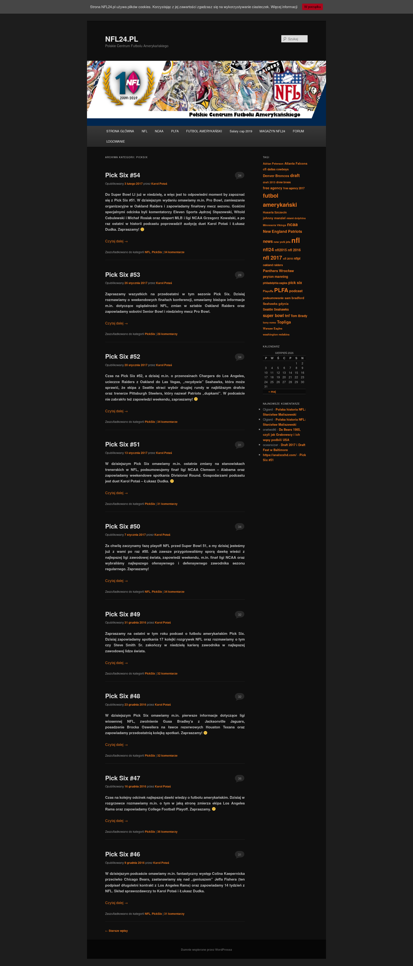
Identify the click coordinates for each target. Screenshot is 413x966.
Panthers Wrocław (278, 270)
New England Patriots (282, 231)
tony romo (269, 322)
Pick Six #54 (122, 174)
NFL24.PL (121, 39)
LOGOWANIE (115, 141)
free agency (272, 187)
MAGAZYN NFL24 (272, 131)
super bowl (273, 315)
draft (295, 175)
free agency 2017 (293, 188)
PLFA (175, 131)
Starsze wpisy (116, 930)
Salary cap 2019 (241, 131)
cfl (264, 169)
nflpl (297, 258)
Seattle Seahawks (276, 309)
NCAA (159, 131)
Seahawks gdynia (275, 304)
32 (239, 614)
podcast (296, 290)
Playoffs (268, 291)
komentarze (174, 252)
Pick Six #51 (122, 444)
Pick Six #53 (122, 274)
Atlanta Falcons (295, 163)
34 (239, 175)
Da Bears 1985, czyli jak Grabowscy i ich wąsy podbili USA (282, 434)
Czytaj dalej (116, 240)
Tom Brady (299, 315)
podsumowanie (273, 298)
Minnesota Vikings (274, 225)
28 (239, 275)
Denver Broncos (276, 175)
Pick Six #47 (122, 777)
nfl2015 (281, 249)
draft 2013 (269, 182)
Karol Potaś (159, 183)
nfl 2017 (272, 257)
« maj (272, 391)
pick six (295, 282)
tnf (287, 315)
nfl (295, 240)
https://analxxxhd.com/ (280, 454)
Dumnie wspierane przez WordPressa (206, 949)
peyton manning (275, 276)
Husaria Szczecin (275, 212)
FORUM (298, 131)
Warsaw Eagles (272, 328)
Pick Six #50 (122, 526)
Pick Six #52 (122, 356)
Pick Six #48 (122, 695)
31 (239, 444)
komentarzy (167, 334)
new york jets (282, 242)
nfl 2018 (288, 258)
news (268, 241)
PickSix (157, 252)
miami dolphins (296, 218)
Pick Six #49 (122, 613)
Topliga (284, 322)
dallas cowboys (278, 169)
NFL (144, 131)
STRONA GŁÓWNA (120, 131)
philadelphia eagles (275, 283)
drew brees (283, 182)
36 (239, 778)
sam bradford (294, 298)
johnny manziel (274, 218)
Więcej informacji (284, 6)
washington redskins (276, 334)
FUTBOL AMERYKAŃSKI (204, 131)
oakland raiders (273, 265)
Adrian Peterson (273, 163)
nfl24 (268, 249)
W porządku (312, 7)
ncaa (292, 224)
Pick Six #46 (122, 853)
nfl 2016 (294, 249)
